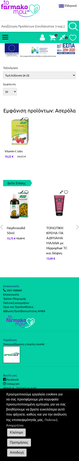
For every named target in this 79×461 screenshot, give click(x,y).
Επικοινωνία (11, 294)
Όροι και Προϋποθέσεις (18, 307)
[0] (62, 38)
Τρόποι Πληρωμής (14, 298)
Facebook (12, 379)
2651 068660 (14, 290)
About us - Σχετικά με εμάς (20, 388)
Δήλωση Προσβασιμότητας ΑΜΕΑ (24, 311)
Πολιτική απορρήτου (16, 303)
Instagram (12, 383)
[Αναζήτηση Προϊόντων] (73, 26)
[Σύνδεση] (42, 38)
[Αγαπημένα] (72, 39)
